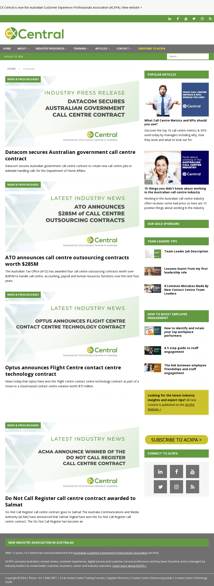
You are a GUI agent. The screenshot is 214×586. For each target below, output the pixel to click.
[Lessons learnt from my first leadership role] (152, 271)
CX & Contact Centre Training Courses (82, 578)
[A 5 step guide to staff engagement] (152, 350)
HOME (7, 48)
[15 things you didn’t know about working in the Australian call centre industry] (176, 168)
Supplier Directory (118, 578)
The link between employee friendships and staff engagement (185, 369)
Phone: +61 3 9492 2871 (43, 578)
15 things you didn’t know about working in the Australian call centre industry (175, 190)
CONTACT (122, 48)
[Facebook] (177, 18)
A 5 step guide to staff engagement (181, 350)
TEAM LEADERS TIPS (162, 241)
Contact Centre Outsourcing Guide (151, 578)
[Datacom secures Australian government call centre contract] (72, 111)
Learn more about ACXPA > (130, 566)
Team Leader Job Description (186, 251)
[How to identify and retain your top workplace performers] (152, 330)
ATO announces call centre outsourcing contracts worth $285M (67, 260)
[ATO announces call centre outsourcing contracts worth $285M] (72, 217)
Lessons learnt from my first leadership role (186, 270)
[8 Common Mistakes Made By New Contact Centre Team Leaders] (152, 288)
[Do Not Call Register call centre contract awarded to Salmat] (72, 457)
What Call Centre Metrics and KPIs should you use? (175, 122)
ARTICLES (101, 48)
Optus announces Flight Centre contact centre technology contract (63, 370)
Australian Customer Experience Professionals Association (111, 553)
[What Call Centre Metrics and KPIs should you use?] (176, 99)
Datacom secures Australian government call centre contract (70, 155)
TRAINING (79, 48)
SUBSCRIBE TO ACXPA (151, 48)
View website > (132, 7)
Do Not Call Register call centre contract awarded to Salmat (70, 501)
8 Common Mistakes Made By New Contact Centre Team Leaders (186, 289)
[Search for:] (188, 56)
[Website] (210, 18)
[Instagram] (202, 18)
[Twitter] (194, 18)
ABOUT (21, 48)
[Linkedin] (169, 18)
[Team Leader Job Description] (152, 253)
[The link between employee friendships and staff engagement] (152, 367)
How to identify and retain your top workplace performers (184, 332)
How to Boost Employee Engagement (167, 316)
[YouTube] (186, 18)
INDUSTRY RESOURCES (50, 48)
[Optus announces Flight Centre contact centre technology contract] (72, 327)
